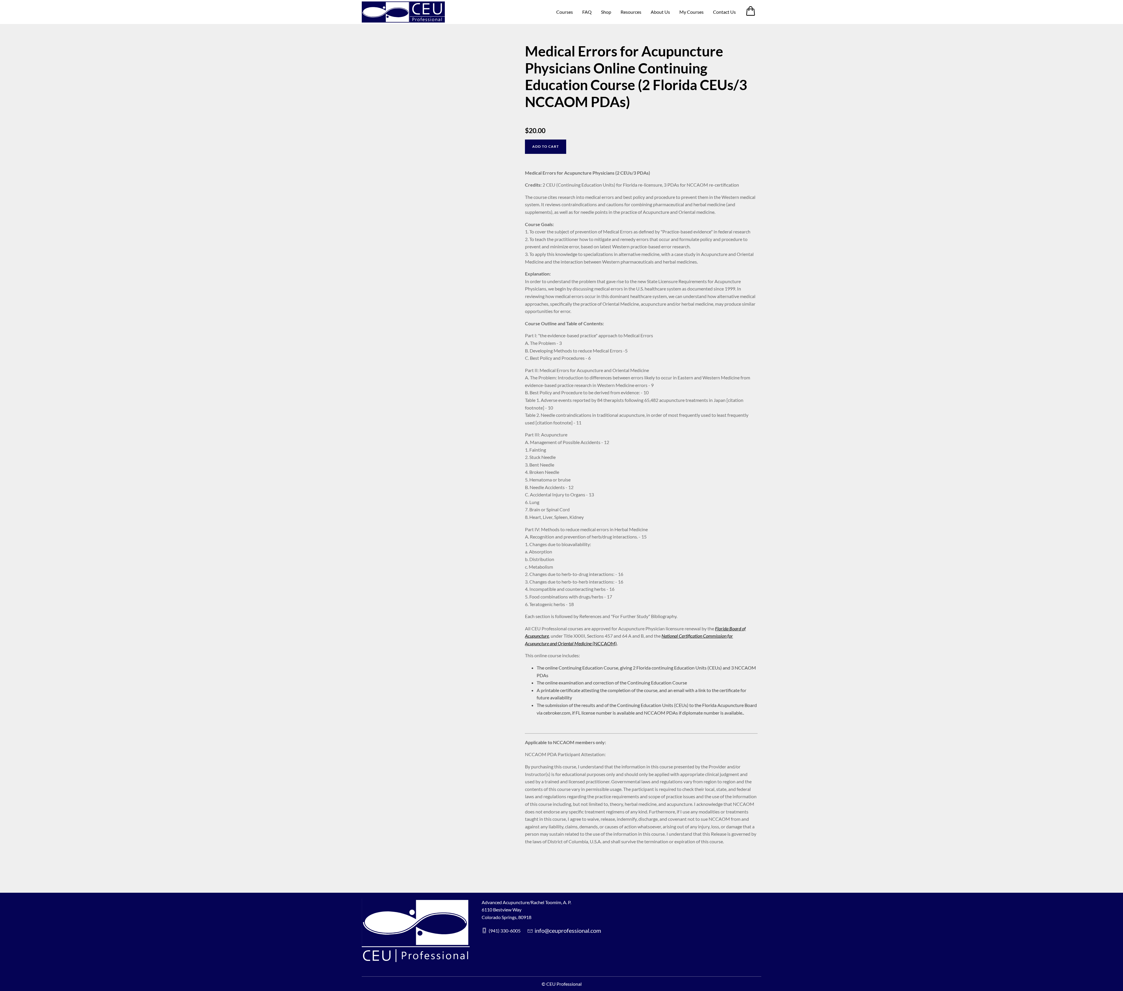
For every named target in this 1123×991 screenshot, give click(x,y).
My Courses (691, 12)
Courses (564, 12)
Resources (631, 12)
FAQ (587, 12)
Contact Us (724, 12)
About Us (660, 12)
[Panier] (753, 14)
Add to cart (545, 146)
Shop (606, 12)
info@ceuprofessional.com (568, 930)
